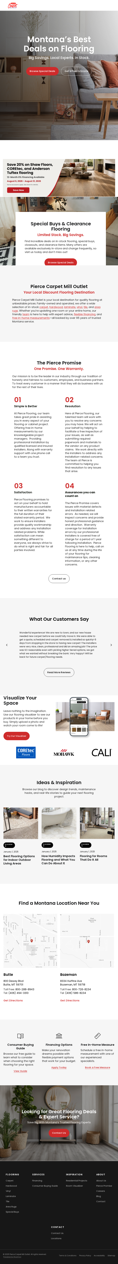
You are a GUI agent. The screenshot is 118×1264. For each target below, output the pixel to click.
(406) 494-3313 (18, 993)
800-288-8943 (24, 989)
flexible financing (84, 314)
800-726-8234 (81, 989)
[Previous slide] (7, 645)
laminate (69, 307)
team (25, 314)
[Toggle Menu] (107, 5)
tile (85, 307)
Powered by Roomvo (12, 1257)
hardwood (56, 307)
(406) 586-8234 (75, 993)
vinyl (79, 307)
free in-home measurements (31, 318)
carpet (43, 307)
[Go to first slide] (111, 645)
